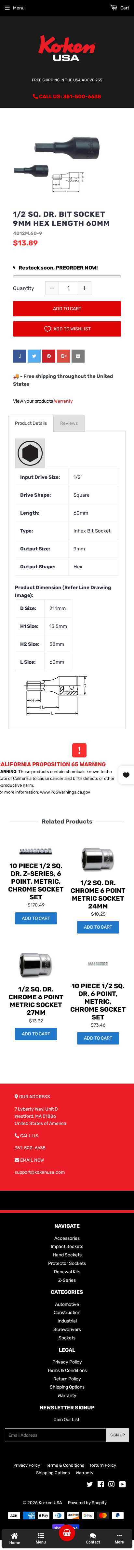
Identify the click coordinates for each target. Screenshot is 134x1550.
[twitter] (34, 356)
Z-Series (67, 1280)
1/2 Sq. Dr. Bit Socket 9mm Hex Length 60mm (61, 219)
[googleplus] (63, 356)
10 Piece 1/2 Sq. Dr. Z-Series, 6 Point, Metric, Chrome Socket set (36, 881)
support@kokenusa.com (40, 1172)
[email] (78, 356)
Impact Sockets (67, 1246)
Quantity (23, 288)
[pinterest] (48, 356)
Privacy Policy (67, 1362)
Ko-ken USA (50, 1502)
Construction (67, 1312)
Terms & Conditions (67, 1370)
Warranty (63, 401)
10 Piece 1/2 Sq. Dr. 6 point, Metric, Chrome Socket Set (98, 1001)
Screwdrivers (67, 1329)
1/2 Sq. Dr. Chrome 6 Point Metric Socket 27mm (35, 1001)
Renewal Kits (67, 1272)
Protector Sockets (67, 1263)
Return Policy (67, 1379)
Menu (18, 8)
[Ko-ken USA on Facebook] (100, 1485)
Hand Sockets (67, 1255)
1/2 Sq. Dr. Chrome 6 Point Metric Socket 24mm (98, 894)
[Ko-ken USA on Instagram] (111, 1485)
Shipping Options (67, 1387)
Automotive (67, 1304)
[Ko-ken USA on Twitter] (90, 1485)
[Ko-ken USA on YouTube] (122, 1485)
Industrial (67, 1321)
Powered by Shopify (87, 1502)
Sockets (67, 1338)
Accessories (67, 1238)
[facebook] (19, 356)
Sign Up (117, 1435)
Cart (124, 8)
